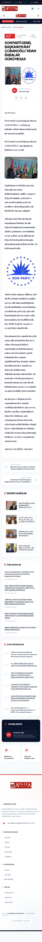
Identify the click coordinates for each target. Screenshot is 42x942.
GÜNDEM (8, 857)
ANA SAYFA (7, 27)
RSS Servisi (8, 879)
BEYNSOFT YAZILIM (22, 921)
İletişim (8, 875)
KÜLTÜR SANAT (18, 27)
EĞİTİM (7, 847)
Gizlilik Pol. (10, 893)
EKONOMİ (8, 852)
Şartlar (8, 897)
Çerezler (8, 902)
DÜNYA (7, 842)
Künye (7, 870)
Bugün (7, 838)
